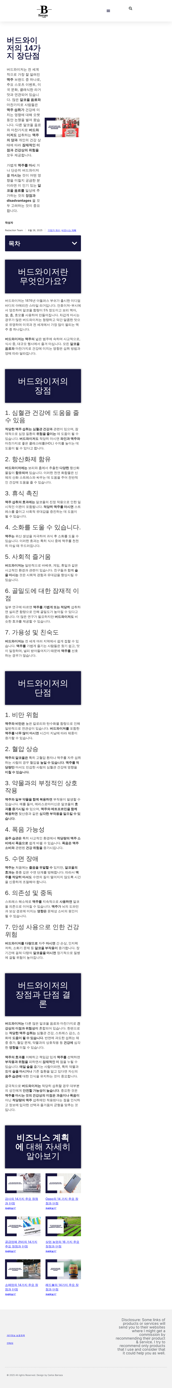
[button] (108, 11)
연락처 (10, 1343)
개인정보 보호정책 (16, 1335)
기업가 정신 (54, 230)
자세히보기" (10, 1208)
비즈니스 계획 (68, 230)
